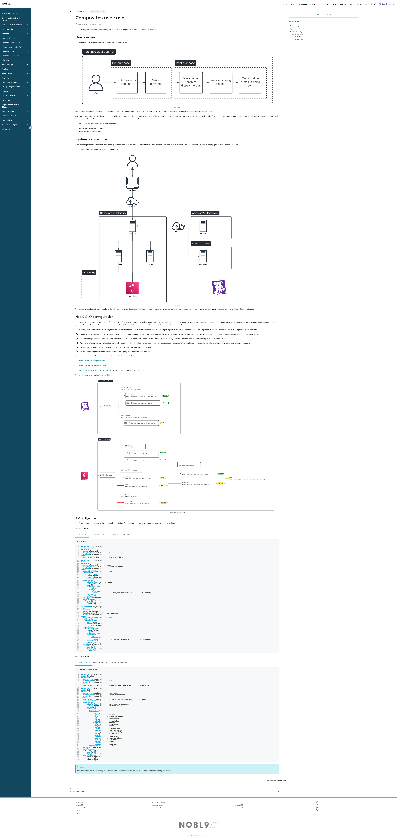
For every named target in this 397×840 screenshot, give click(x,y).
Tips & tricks (79, 808)
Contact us (236, 802)
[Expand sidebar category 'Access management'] (27, 124)
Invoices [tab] (105, 534)
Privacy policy (237, 805)
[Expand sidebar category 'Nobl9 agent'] (27, 100)
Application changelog (159, 802)
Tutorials (78, 805)
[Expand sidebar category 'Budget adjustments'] (27, 86)
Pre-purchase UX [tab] (83, 662)
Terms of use (237, 808)
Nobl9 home (79, 802)
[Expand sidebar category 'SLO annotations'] (27, 82)
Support (367, 4)
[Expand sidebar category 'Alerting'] (27, 60)
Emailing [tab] (115, 534)
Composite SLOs (299, 39)
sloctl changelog (157, 808)
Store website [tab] (82, 534)
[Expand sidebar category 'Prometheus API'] (27, 115)
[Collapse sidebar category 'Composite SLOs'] (27, 38)
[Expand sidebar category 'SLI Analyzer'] (27, 73)
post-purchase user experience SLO (93, 365)
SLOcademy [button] (303, 4)
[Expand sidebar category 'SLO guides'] (27, 120)
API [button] (313, 4)
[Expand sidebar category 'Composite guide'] (27, 51)
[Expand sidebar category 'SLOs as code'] (27, 111)
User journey (294, 26)
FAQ (77, 810)
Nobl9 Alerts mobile (353, 4)
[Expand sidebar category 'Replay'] (27, 69)
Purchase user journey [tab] (118, 662)
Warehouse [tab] (126, 534)
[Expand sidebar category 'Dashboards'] (27, 29)
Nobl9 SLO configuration (298, 32)
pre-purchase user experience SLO (93, 361)
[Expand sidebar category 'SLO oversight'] (27, 64)
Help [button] (332, 4)
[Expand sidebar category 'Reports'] (27, 78)
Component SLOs (299, 36)
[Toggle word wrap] (273, 546)
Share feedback (325, 15)
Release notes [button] (288, 4)
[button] (15, 95)
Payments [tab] (95, 534)
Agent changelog (157, 805)
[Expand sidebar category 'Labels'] (27, 91)
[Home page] (71, 11)
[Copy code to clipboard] (277, 546)
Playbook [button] (322, 4)
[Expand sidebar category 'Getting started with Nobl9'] (27, 19)
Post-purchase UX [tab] (100, 662)
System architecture (297, 29)
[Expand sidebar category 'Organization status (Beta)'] (27, 106)
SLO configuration (297, 34)
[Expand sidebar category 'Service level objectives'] (27, 24)
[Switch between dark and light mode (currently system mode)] (375, 4)
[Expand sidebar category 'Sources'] (27, 33)
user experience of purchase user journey (95, 370)
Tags (341, 4)
